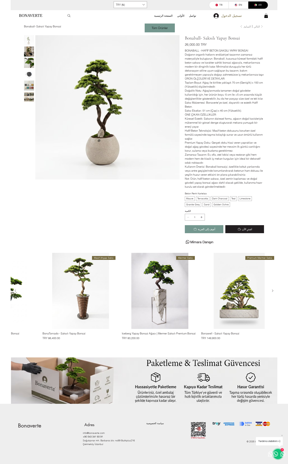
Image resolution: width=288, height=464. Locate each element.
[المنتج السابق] (273, 291)
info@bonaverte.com (94, 432)
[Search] (69, 15)
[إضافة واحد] (201, 217)
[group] (144, 296)
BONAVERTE (30, 15)
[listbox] (130, 4)
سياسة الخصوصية (155, 423)
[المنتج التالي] (15, 291)
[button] (130, 4)
